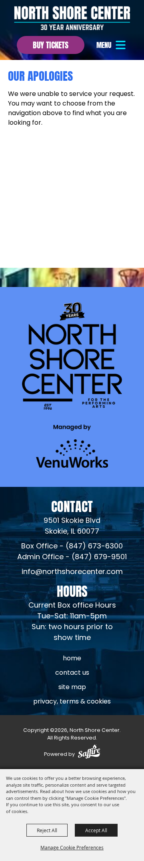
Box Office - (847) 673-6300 (72, 546)
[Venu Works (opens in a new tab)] (72, 446)
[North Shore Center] (72, 18)
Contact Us (72, 673)
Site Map (72, 687)
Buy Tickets (50, 44)
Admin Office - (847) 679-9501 (72, 557)
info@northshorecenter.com (72, 572)
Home (72, 659)
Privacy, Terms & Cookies (72, 702)
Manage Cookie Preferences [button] (72, 847)
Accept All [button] (96, 830)
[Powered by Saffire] (89, 752)
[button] (112, 45)
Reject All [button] (47, 830)
